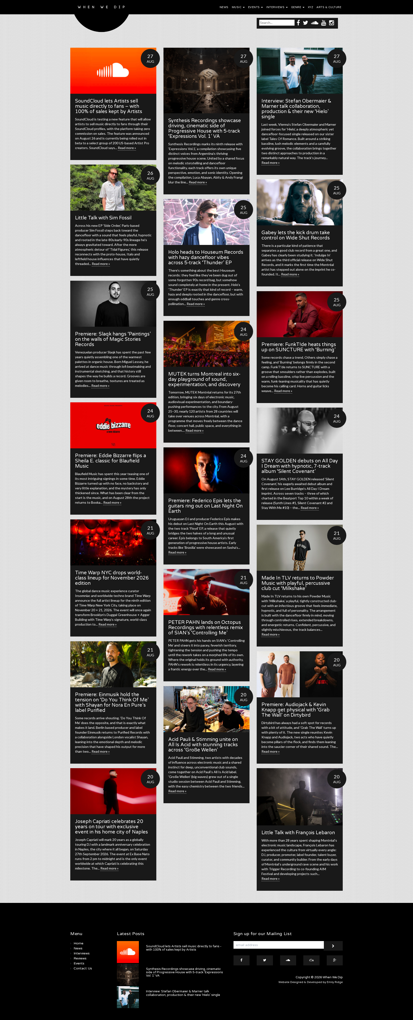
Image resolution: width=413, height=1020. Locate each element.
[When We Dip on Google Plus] (335, 960)
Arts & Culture (328, 7)
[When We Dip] (101, 17)
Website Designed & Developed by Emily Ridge (310, 982)
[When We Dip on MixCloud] (311, 960)
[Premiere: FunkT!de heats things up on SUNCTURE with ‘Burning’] (300, 314)
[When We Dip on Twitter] (305, 22)
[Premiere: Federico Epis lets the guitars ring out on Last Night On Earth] (206, 470)
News (224, 7)
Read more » (127, 148)
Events (254, 7)
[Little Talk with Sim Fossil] (113, 188)
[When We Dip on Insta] (332, 22)
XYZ (310, 7)
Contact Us (83, 968)
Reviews (80, 958)
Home (78, 943)
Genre (296, 7)
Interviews (275, 7)
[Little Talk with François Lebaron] (300, 796)
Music (237, 7)
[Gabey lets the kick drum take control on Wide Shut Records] (300, 202)
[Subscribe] (333, 946)
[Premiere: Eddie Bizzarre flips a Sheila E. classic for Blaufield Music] (113, 425)
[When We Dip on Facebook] (298, 22)
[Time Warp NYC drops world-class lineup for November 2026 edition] (113, 542)
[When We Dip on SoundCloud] (315, 22)
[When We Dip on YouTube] (324, 22)
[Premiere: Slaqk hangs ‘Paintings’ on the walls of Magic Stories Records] (113, 304)
